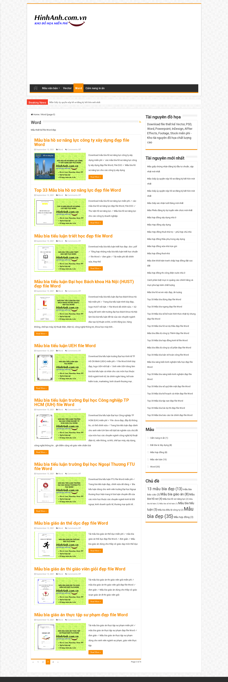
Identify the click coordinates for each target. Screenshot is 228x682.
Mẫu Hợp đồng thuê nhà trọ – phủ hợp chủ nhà (169, 232)
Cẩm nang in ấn (94, 88)
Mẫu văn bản (50, 88)
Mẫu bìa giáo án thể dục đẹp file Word (71, 523)
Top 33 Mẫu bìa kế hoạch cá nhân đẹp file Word (170, 393)
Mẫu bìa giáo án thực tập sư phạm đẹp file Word (81, 614)
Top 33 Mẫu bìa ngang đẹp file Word (164, 306)
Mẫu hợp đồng (157, 452)
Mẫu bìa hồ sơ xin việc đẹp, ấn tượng (164, 292)
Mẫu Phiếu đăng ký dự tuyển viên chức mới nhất (169, 210)
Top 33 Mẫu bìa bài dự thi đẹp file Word (166, 408)
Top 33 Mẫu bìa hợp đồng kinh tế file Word (167, 340)
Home (35, 87)
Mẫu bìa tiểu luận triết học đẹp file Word (73, 235)
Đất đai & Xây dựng (159, 445)
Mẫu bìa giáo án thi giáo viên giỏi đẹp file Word (79, 568)
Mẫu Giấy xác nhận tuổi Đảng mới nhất (165, 203)
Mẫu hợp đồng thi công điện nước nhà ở (166, 273)
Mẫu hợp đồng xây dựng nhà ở (161, 217)
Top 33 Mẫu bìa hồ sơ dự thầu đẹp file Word (168, 326)
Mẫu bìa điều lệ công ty (170, 510)
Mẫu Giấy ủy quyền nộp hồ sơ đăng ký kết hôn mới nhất (74, 102)
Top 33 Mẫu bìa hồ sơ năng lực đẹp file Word (77, 190)
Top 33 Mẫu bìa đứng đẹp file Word (164, 299)
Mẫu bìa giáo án (174, 494)
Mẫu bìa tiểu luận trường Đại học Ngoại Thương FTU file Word (84, 466)
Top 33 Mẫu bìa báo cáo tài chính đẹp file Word (169, 415)
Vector (67, 88)
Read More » (95, 177)
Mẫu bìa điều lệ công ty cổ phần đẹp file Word (169, 347)
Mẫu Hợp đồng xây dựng (159, 224)
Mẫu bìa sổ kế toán (168, 504)
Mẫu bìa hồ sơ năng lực (176, 499)
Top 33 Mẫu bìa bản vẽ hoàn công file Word (168, 355)
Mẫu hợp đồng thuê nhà (158, 253)
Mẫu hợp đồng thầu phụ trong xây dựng (166, 239)
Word (78, 88)
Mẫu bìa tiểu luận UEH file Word (65, 345)
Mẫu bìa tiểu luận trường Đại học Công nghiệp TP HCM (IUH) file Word (81, 402)
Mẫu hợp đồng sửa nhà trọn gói (162, 246)
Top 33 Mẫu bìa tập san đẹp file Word (165, 401)
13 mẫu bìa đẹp (164, 488)
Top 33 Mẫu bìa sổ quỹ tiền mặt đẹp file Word (168, 386)
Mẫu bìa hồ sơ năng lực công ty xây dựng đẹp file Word (81, 142)
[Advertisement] (114, 55)
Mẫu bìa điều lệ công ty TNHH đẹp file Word (168, 333)
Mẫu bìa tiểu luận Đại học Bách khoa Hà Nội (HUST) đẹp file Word (84, 283)
